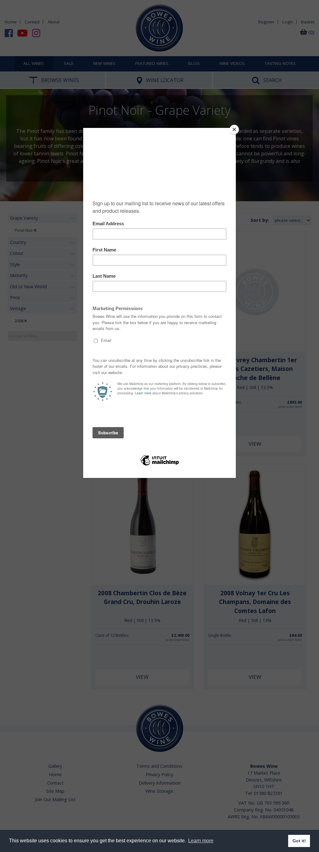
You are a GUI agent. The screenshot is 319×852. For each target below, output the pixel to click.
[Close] (234, 129)
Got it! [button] (299, 840)
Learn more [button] (200, 840)
